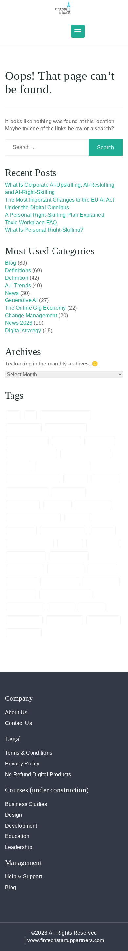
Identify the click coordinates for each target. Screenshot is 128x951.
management (101, 582)
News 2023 (18, 323)
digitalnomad (93, 505)
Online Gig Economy (66, 594)
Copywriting (22, 505)
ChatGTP (106, 479)
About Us (16, 712)
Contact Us (18, 723)
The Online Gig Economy (35, 308)
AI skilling (66, 441)
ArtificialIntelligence (86, 453)
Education (17, 836)
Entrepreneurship (63, 530)
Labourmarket (60, 582)
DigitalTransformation (33, 517)
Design (13, 815)
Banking (19, 466)
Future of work (26, 556)
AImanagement (65, 428)
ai (31, 415)
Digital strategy (23, 330)
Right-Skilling (64, 620)
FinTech (70, 543)
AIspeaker (100, 441)
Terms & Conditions (28, 753)
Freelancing (103, 543)
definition (57, 505)
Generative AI (21, 300)
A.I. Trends (18, 285)
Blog (10, 263)
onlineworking (25, 607)
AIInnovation (23, 428)
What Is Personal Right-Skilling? (44, 229)
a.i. (13, 415)
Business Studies (26, 804)
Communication (27, 492)
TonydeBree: (23, 633)
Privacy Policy (22, 763)
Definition (16, 278)
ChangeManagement (33, 479)
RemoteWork (24, 620)
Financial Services (30, 543)
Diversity (78, 517)
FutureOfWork (69, 556)
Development (21, 826)
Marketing (21, 594)
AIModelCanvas (27, 441)
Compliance (68, 492)
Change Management (31, 315)
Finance (102, 530)
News (12, 293)
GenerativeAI (66, 569)
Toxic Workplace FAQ (31, 222)
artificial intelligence (31, 453)
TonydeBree (104, 620)
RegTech (91, 607)
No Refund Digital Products (38, 774)
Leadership (18, 847)
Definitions (18, 270)
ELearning (21, 530)
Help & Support (23, 876)
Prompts (61, 607)
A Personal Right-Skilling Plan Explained (54, 215)
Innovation (21, 582)
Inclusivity (102, 569)
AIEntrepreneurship (65, 415)
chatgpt (76, 479)
